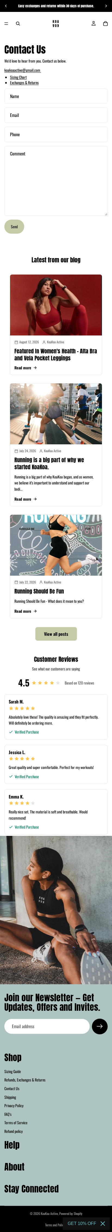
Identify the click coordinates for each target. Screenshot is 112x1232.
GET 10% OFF (82, 1223)
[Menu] (6, 23)
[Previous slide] (6, 6)
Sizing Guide (12, 1071)
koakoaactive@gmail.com (22, 70)
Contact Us (11, 1088)
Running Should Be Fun (39, 591)
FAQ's (7, 1114)
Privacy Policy (13, 1105)
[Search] (18, 24)
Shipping (10, 1097)
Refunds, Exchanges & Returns (24, 1080)
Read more (22, 367)
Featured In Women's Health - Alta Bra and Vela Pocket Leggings (55, 354)
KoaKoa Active (49, 1213)
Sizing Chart (18, 77)
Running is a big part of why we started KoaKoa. (49, 463)
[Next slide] (106, 6)
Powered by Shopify (70, 1213)
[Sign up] (100, 1026)
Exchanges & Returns (24, 82)
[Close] (103, 1223)
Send (14, 226)
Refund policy (13, 1131)
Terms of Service (15, 1122)
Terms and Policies (56, 1225)
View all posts (56, 634)
